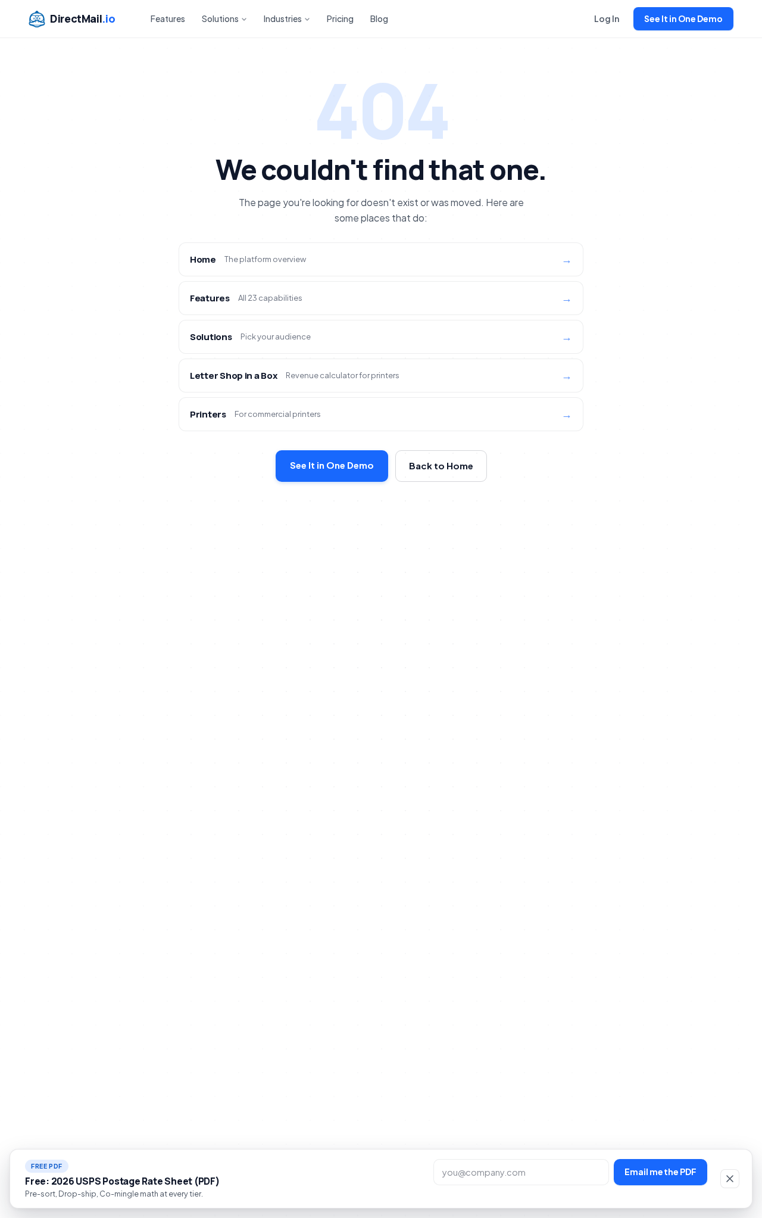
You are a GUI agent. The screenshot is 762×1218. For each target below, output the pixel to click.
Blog (379, 18)
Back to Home (441, 465)
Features (168, 18)
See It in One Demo (683, 18)
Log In (606, 18)
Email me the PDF (660, 1171)
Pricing (340, 18)
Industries (283, 18)
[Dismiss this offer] (729, 1178)
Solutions (220, 18)
